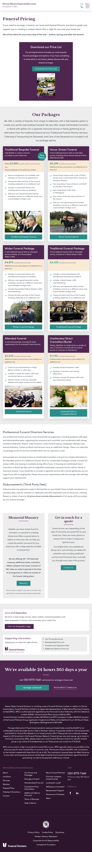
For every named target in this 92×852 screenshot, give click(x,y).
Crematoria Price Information (31, 787)
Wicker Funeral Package (23, 327)
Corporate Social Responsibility (46, 840)
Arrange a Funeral (32, 687)
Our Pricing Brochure (54, 639)
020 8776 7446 (32, 679)
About (5, 772)
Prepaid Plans (8, 788)
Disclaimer (59, 832)
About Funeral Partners (55, 772)
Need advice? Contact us (65, 687)
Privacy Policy (34, 832)
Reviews (6, 784)
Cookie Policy (47, 832)
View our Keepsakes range (19, 626)
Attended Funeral (23, 411)
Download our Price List (46, 69)
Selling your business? (55, 786)
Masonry (24, 583)
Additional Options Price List (57, 648)
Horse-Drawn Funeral (68, 237)
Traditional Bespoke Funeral (23, 237)
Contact (6, 795)
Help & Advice (30, 803)
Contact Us (68, 568)
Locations (7, 776)
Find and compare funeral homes (53, 777)
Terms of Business (31, 799)
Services (6, 780)
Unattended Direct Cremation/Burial (68, 412)
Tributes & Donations (11, 792)
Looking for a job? (53, 782)
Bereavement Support (55, 790)
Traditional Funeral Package (68, 327)
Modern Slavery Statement (46, 836)
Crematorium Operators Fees (57, 645)
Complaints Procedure (46, 844)
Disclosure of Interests (55, 794)
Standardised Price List (54, 642)
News (48, 798)
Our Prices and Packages (30, 773)
